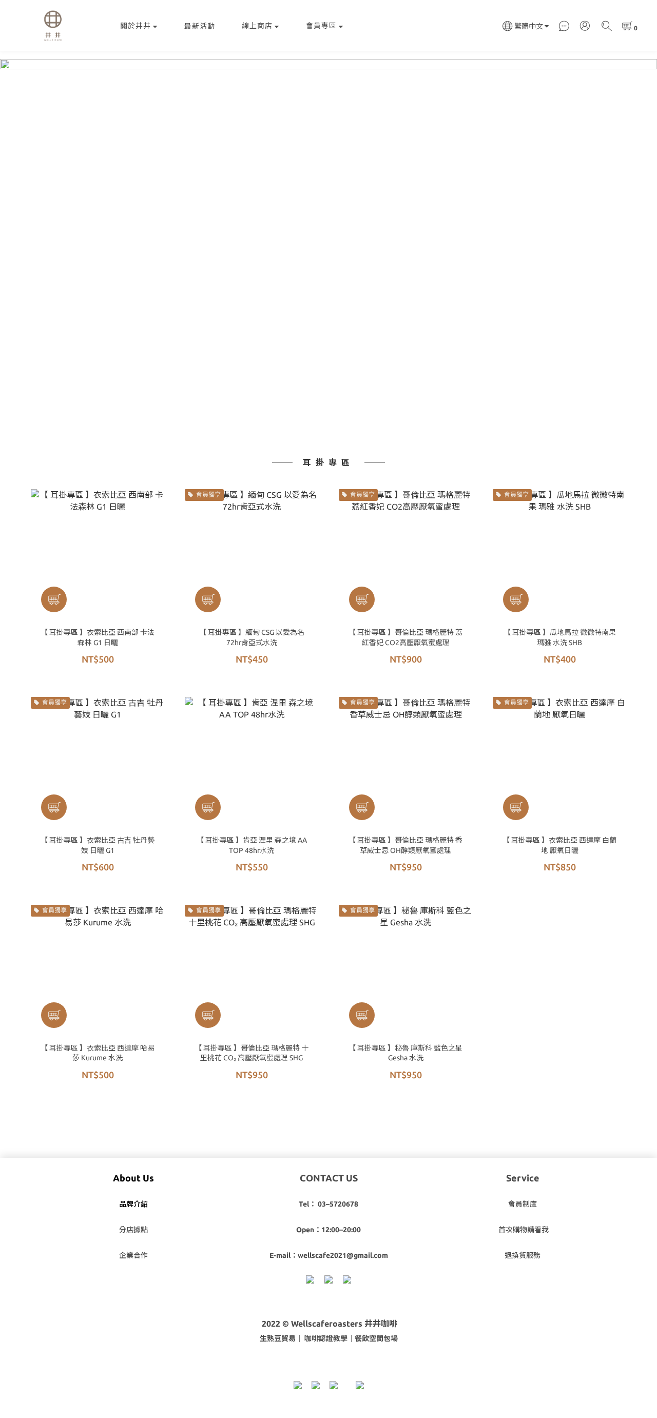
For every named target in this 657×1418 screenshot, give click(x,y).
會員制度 (522, 1204)
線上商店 (257, 26)
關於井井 (135, 26)
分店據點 (133, 1230)
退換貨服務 (522, 1255)
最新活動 (199, 26)
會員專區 (321, 26)
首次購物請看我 (523, 1230)
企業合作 (133, 1255)
